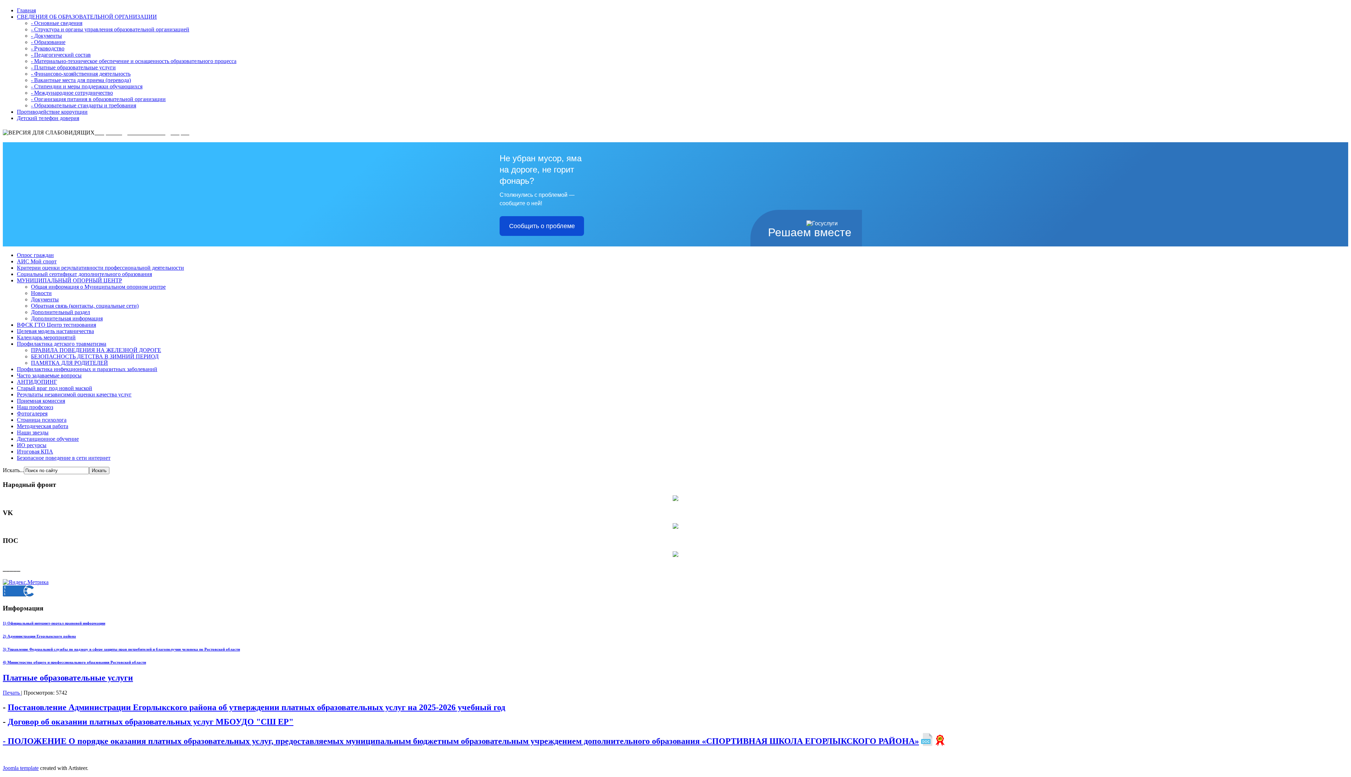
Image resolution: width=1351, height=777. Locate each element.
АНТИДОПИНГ (37, 382)
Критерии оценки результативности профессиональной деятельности (100, 268)
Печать (12, 693)
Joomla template (21, 768)
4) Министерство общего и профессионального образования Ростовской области (74, 662)
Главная (26, 10)
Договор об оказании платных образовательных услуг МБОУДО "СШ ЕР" (150, 721)
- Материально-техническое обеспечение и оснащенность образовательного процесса (133, 61)
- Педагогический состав (61, 55)
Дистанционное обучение (48, 439)
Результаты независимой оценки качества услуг (74, 394)
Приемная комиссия (41, 401)
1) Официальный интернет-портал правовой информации (54, 623)
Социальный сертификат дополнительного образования (84, 274)
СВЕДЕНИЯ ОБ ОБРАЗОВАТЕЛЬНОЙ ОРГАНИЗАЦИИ (87, 17)
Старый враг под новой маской (54, 388)
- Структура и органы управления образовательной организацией (110, 29)
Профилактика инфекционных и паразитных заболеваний (87, 369)
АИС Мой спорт (37, 261)
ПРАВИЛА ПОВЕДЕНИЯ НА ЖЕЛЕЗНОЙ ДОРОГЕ (96, 350)
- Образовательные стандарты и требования (83, 105)
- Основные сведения (56, 23)
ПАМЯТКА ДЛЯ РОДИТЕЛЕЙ (69, 363)
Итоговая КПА (35, 452)
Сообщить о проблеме (542, 226)
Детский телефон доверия (48, 118)
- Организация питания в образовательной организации (98, 99)
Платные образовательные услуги (68, 677)
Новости (41, 293)
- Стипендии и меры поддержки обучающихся (86, 86)
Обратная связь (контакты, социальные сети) (85, 306)
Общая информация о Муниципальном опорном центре (98, 287)
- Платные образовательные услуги (73, 67)
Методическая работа (42, 426)
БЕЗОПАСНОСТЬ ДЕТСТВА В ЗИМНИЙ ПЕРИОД (95, 356)
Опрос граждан (35, 255)
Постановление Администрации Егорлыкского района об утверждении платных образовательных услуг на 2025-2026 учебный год (256, 707)
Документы (45, 299)
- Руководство (47, 48)
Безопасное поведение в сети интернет (63, 458)
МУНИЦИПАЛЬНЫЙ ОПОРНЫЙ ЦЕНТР (69, 280)
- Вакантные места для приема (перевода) (81, 80)
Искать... (13, 470)
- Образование (48, 42)
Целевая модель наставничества (55, 331)
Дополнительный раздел (60, 312)
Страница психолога (41, 420)
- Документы (46, 36)
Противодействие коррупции (52, 112)
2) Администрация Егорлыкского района (39, 636)
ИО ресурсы (31, 445)
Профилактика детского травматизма (61, 344)
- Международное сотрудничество (72, 93)
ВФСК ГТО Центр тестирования (56, 325)
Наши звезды (33, 433)
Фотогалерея (32, 413)
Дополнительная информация (67, 318)
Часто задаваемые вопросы (49, 375)
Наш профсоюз (35, 407)
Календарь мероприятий (46, 337)
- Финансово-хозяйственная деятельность (81, 74)
